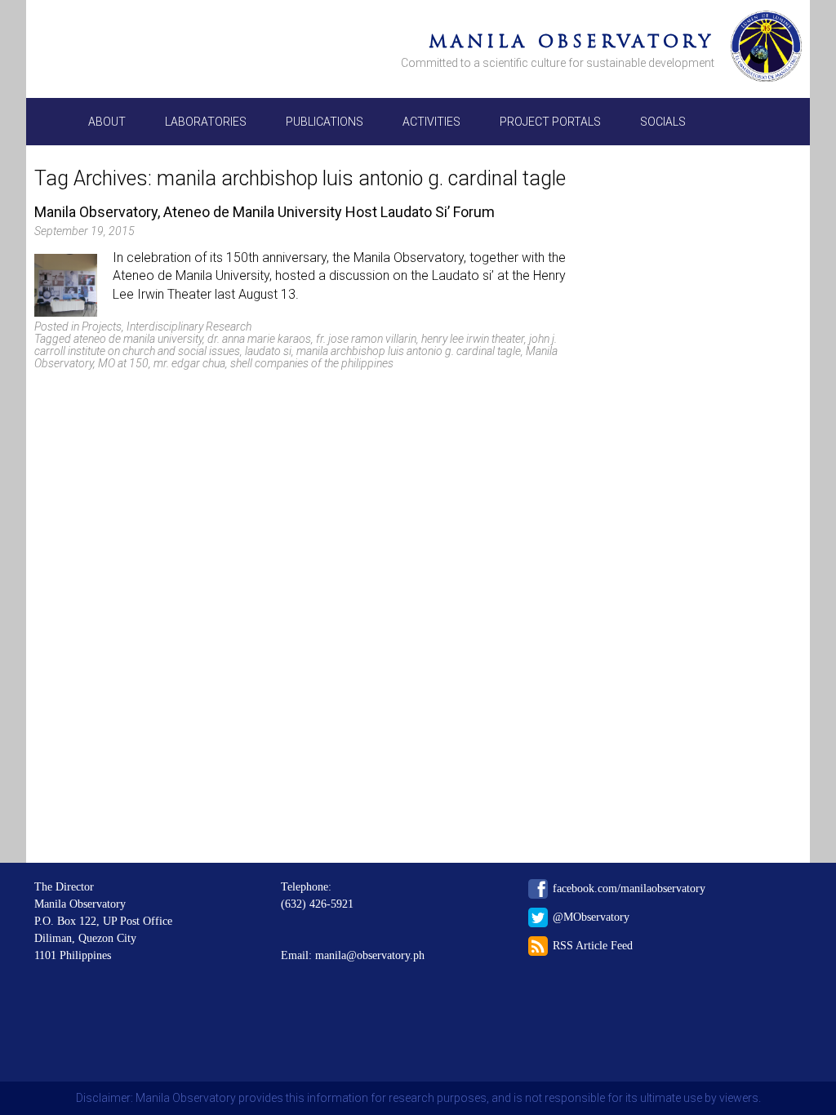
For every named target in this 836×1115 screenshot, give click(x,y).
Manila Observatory (571, 41)
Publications (324, 121)
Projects (102, 326)
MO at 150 (123, 363)
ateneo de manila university (137, 338)
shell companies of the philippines (312, 363)
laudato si (268, 351)
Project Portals (550, 121)
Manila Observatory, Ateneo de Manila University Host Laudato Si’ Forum (264, 211)
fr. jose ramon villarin (366, 338)
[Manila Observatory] (766, 49)
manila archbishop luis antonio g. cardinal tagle (408, 351)
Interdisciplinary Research (189, 326)
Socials (663, 121)
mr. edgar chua (189, 363)
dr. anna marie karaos (259, 338)
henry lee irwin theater (472, 338)
